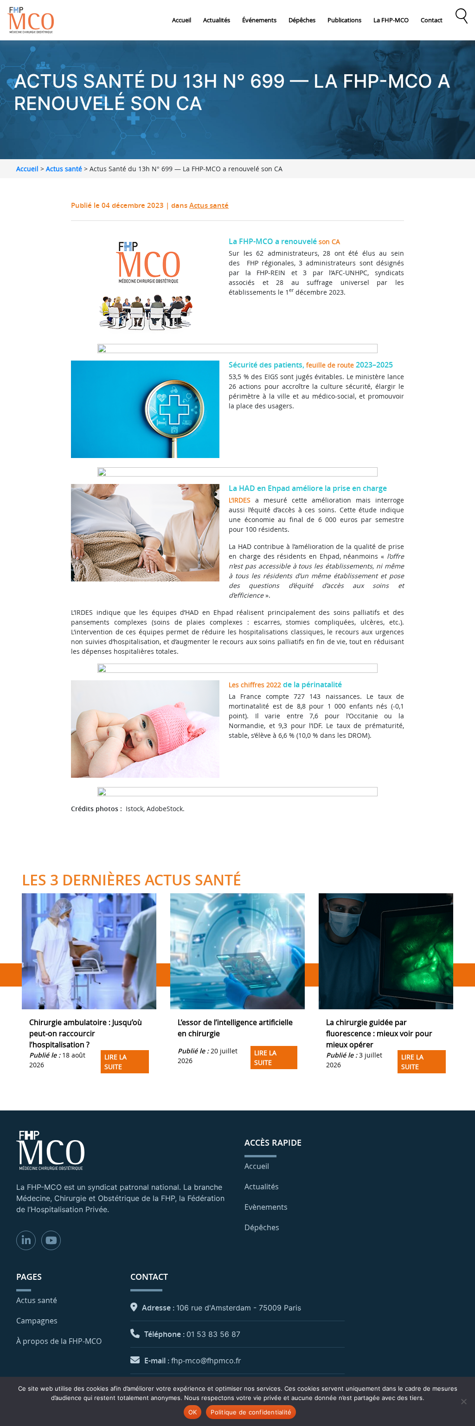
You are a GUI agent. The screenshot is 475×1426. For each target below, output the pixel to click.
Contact (432, 20)
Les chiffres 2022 (255, 684)
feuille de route (330, 365)
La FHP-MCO (391, 20)
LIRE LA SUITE (115, 1061)
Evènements (266, 1207)
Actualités (216, 20)
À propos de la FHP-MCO (59, 1341)
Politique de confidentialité (251, 1412)
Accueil (181, 20)
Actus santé (64, 168)
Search (462, 16)
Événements (259, 20)
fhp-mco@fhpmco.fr (206, 1360)
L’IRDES (239, 500)
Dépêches (302, 20)
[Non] (463, 1401)
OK (192, 1412)
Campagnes (37, 1321)
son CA (329, 241)
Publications (344, 20)
